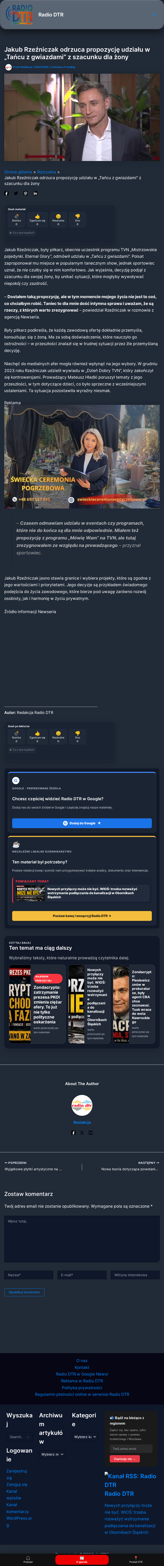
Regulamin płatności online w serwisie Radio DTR (82, 1394)
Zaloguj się (16, 1484)
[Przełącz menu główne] (154, 15)
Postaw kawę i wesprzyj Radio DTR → (82, 916)
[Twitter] (16, 192)
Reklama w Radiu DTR (82, 1380)
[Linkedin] (35, 192)
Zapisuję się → (125, 1459)
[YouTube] (90, 1132)
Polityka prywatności (82, 1387)
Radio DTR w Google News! (82, 1374)
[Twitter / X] (82, 1132)
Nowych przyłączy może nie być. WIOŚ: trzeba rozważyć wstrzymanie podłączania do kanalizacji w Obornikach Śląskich (130, 1519)
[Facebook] (6, 192)
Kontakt (82, 1367)
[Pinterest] (25, 192)
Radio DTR (50, 15)
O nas (82, 1360)
